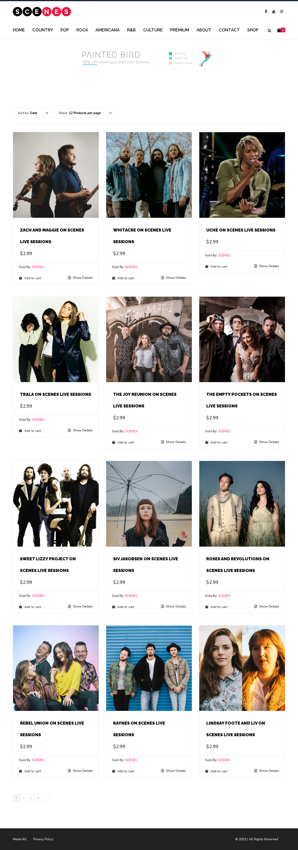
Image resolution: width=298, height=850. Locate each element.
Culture (153, 29)
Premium (179, 29)
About (203, 29)
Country (42, 29)
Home (19, 29)
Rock (82, 29)
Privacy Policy (43, 839)
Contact (229, 29)
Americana (107, 29)
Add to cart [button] (32, 278)
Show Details (82, 277)
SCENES (38, 267)
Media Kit (19, 839)
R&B (131, 29)
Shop (252, 29)
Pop (65, 29)
